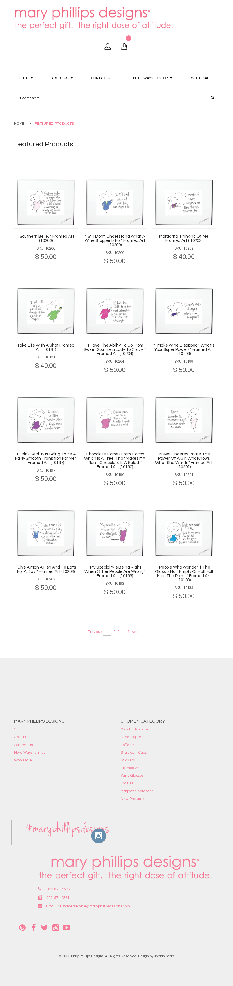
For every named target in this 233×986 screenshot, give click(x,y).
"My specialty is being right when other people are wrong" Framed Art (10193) (114, 571)
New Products (132, 799)
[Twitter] (44, 927)
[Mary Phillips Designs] (95, 18)
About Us (21, 737)
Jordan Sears (164, 956)
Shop (18, 729)
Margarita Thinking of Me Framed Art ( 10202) (184, 238)
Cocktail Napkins (135, 729)
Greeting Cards (133, 737)
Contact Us (23, 745)
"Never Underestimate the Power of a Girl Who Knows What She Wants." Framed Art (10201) (184, 460)
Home (19, 124)
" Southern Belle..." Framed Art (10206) (45, 238)
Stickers (128, 760)
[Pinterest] (22, 927)
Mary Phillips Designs (87, 956)
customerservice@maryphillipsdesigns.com (94, 906)
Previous (95, 632)
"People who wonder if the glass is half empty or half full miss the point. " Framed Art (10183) (184, 573)
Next (136, 632)
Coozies (127, 783)
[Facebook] (33, 927)
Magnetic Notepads (137, 791)
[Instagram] (55, 927)
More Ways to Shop (29, 753)
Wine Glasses (132, 776)
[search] (212, 98)
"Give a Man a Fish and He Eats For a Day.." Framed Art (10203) (46, 569)
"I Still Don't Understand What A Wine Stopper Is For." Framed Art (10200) (114, 240)
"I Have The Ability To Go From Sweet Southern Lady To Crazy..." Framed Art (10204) (115, 349)
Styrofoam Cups (134, 753)
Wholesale (23, 760)
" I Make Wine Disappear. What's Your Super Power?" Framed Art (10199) (183, 349)
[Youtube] (66, 927)
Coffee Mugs (131, 745)
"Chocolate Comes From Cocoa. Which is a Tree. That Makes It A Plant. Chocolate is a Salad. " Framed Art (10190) (114, 460)
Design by (145, 956)
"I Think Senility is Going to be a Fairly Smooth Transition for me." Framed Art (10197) (45, 458)
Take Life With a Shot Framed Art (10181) (45, 347)
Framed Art (130, 768)
